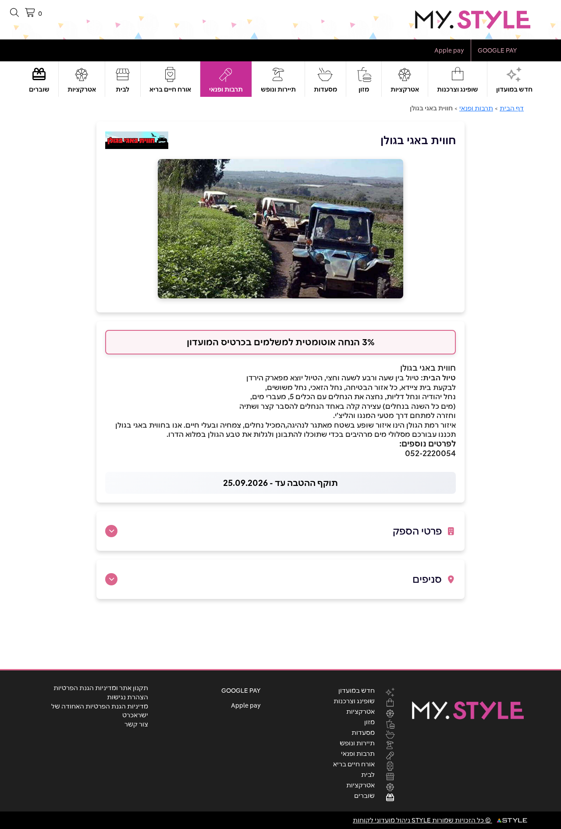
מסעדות (325, 89)
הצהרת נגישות (127, 697)
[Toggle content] (111, 531)
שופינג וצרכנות (457, 89)
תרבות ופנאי (226, 89)
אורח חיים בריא (170, 89)
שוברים (39, 89)
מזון (364, 89)
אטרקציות (405, 89)
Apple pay (449, 50)
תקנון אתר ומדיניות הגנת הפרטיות (100, 688)
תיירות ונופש (278, 89)
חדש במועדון (514, 89)
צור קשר (136, 724)
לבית (122, 89)
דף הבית (512, 108)
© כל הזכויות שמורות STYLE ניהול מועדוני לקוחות (422, 820)
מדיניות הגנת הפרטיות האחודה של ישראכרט (99, 710)
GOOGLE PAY (497, 50)
